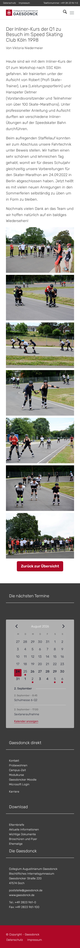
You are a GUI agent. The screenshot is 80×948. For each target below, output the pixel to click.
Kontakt (14, 760)
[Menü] (72, 13)
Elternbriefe (16, 825)
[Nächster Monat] (63, 626)
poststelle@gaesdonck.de (25, 890)
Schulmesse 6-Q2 (25, 700)
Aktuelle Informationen (24, 829)
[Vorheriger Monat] (16, 626)
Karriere (14, 791)
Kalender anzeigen (26, 721)
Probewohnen (18, 765)
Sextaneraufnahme (26, 714)
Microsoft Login (19, 784)
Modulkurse (16, 775)
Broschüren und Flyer (23, 839)
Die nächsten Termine (29, 595)
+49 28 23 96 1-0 (69, 3)
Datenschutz (9, 3)
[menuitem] (9, 3)
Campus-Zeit (17, 770)
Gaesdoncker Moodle (23, 779)
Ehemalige (16, 844)
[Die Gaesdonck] (33, 12)
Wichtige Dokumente (22, 834)
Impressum (24, 3)
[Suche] (63, 12)
